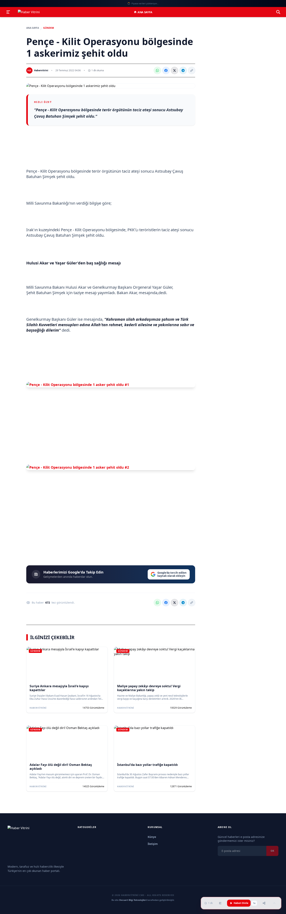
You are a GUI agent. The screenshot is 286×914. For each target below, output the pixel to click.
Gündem (48, 28)
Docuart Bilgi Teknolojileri (133, 899)
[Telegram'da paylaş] (183, 70)
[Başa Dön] (274, 903)
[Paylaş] (264, 903)
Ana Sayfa (145, 12)
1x (254, 903)
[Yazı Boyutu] (220, 903)
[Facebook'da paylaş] (165, 70)
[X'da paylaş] (174, 70)
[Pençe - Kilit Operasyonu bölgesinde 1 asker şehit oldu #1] (110, 384)
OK (272, 850)
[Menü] (8, 12)
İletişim (153, 844)
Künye (152, 837)
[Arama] (278, 12)
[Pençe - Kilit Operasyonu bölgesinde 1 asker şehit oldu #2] (110, 467)
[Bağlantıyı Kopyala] (191, 70)
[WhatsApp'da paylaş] (157, 70)
